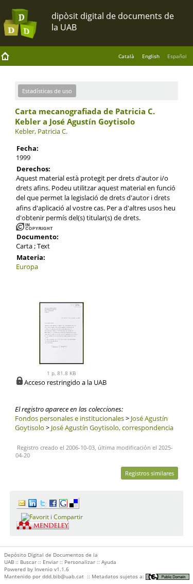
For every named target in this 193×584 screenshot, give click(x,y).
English (151, 56)
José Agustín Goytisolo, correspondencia (112, 427)
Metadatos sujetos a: (119, 576)
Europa (27, 266)
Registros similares (149, 473)
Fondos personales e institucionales (69, 418)
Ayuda (108, 561)
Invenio (43, 569)
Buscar (28, 561)
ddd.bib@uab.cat (63, 576)
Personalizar (79, 561)
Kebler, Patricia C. (41, 131)
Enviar (50, 561)
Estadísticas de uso (47, 91)
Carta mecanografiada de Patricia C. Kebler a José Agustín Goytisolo (85, 116)
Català (126, 56)
